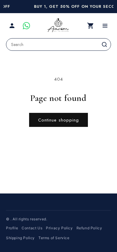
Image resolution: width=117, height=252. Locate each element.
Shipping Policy (20, 238)
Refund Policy (89, 228)
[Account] (12, 26)
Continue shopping (58, 120)
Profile (12, 228)
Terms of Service (54, 238)
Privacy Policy (59, 228)
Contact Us (32, 228)
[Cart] (91, 26)
